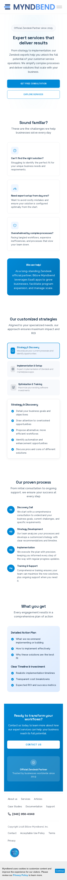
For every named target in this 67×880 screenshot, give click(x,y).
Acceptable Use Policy (32, 833)
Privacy (12, 840)
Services (25, 799)
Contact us (33, 744)
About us (12, 799)
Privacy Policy (20, 875)
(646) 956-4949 (23, 814)
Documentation (34, 806)
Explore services (33, 94)
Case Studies (15, 806)
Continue (60, 871)
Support (50, 806)
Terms (51, 833)
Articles (38, 799)
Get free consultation (34, 83)
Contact (12, 833)
